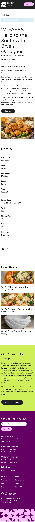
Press (17, 483)
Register (8, 111)
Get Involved (19, 480)
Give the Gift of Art (12, 402)
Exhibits (4, 476)
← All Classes (6, 15)
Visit (2, 483)
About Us (18, 476)
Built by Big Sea (6, 502)
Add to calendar (10, 249)
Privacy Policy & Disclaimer (9, 500)
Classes (4, 480)
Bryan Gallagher (7, 235)
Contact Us (19, 487)
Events (3, 487)
